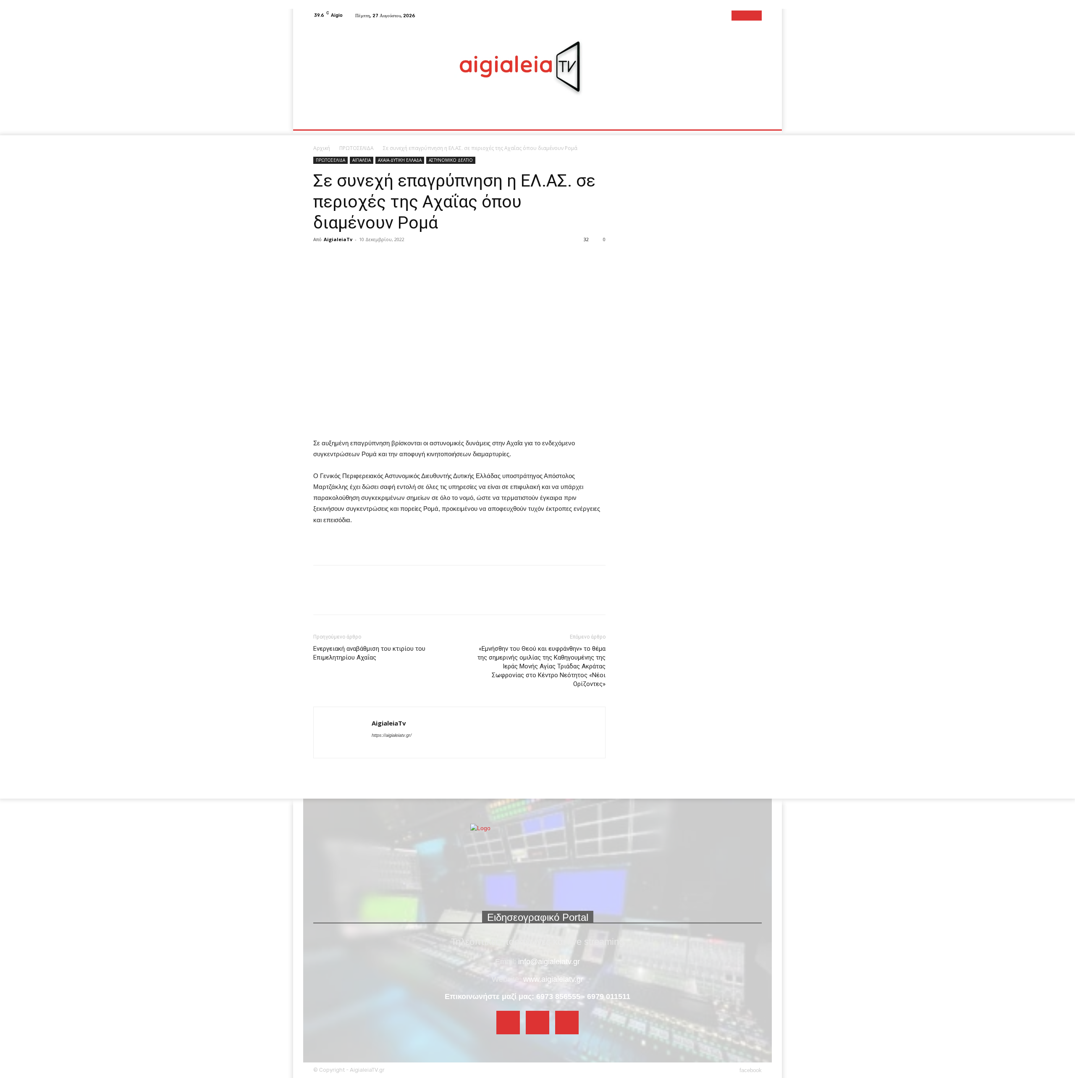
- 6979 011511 (606, 996)
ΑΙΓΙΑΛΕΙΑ (361, 160)
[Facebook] (737, 16)
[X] (341, 258)
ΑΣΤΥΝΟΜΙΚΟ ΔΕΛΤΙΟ (451, 160)
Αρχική (321, 148)
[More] (361, 258)
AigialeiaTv (338, 239)
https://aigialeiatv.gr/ (392, 735)
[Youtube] (757, 16)
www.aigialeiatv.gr (553, 979)
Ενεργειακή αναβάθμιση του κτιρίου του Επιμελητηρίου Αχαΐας (369, 653)
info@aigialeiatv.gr (549, 961)
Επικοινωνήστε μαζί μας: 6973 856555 (512, 996)
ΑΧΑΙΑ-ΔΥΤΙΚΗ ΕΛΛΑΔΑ (400, 160)
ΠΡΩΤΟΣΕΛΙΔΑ (356, 148)
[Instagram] (747, 16)
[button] (752, 119)
